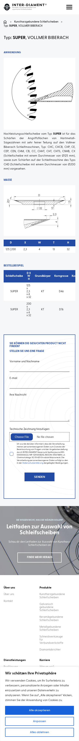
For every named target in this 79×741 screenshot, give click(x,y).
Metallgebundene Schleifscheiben (50, 628)
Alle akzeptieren (39, 710)
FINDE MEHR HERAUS (39, 557)
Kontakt (8, 601)
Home (6, 22)
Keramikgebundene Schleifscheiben (51, 618)
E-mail (13, 378)
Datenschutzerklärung (32, 463)
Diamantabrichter (50, 649)
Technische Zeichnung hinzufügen (29, 429)
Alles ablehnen (39, 732)
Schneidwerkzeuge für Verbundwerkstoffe (51, 639)
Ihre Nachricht (18, 395)
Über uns (9, 594)
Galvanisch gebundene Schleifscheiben (49, 607)
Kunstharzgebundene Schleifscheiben (36, 22)
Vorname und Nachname (25, 361)
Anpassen (39, 721)
